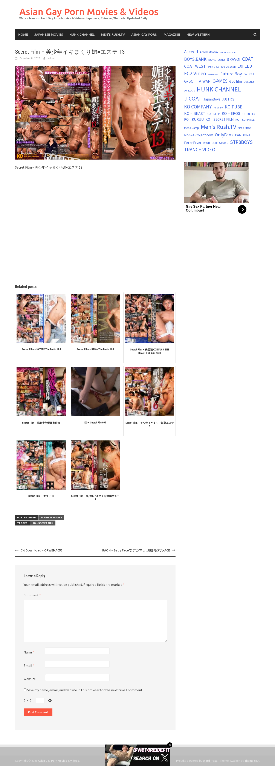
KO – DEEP (213, 114)
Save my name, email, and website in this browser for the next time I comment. (85, 690)
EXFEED (244, 66)
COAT (247, 59)
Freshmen (213, 74)
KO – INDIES (248, 114)
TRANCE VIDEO (199, 149)
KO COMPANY (198, 107)
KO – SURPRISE (245, 120)
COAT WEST (195, 66)
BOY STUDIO (216, 60)
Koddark (218, 107)
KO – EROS (231, 113)
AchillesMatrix (209, 52)
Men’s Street (244, 128)
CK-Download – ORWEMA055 (42, 550)
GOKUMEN (249, 81)
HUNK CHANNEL (82, 34)
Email (29, 665)
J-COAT (193, 98)
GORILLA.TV (189, 90)
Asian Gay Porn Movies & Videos (88, 11)
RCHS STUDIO (220, 143)
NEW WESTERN (198, 34)
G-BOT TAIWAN (197, 81)
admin (51, 58)
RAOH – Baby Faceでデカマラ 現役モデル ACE (136, 550)
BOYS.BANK (195, 59)
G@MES (220, 81)
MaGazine (172, 34)
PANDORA (242, 135)
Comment (32, 595)
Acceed (191, 52)
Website (30, 679)
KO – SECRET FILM (42, 523)
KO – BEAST (194, 113)
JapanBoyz (211, 99)
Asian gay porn (144, 34)
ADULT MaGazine (228, 52)
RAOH (206, 143)
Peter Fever (192, 142)
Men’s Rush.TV (113, 34)
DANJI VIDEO (214, 66)
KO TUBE (234, 107)
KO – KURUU (194, 119)
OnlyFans (224, 135)
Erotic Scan (228, 67)
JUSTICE (228, 99)
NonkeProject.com (198, 135)
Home (23, 34)
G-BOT (249, 74)
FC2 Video (195, 73)
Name (29, 652)
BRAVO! (233, 59)
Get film (235, 81)
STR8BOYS (241, 142)
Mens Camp (191, 128)
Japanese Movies (48, 34)
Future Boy (231, 74)
